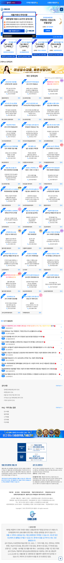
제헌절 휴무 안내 (8, 392)
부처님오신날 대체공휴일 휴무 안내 (13, 398)
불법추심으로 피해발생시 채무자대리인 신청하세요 (38, 494)
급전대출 (6, 419)
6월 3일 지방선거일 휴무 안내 (12, 395)
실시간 (11, 3)
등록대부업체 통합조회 (19, 494)
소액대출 (6, 417)
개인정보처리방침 (25, 492)
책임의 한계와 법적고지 (37, 492)
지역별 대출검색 (31, 2)
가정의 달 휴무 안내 (9, 400)
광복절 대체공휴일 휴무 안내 (11, 390)
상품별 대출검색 (52, 2)
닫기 (34, 36)
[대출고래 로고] (5, 9)
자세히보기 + (59, 386)
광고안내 (17, 492)
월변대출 (6, 414)
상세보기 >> (58, 72)
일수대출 (6, 411)
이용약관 (11, 492)
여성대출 (6, 422)
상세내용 (48, 28)
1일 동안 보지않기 (7, 36)
